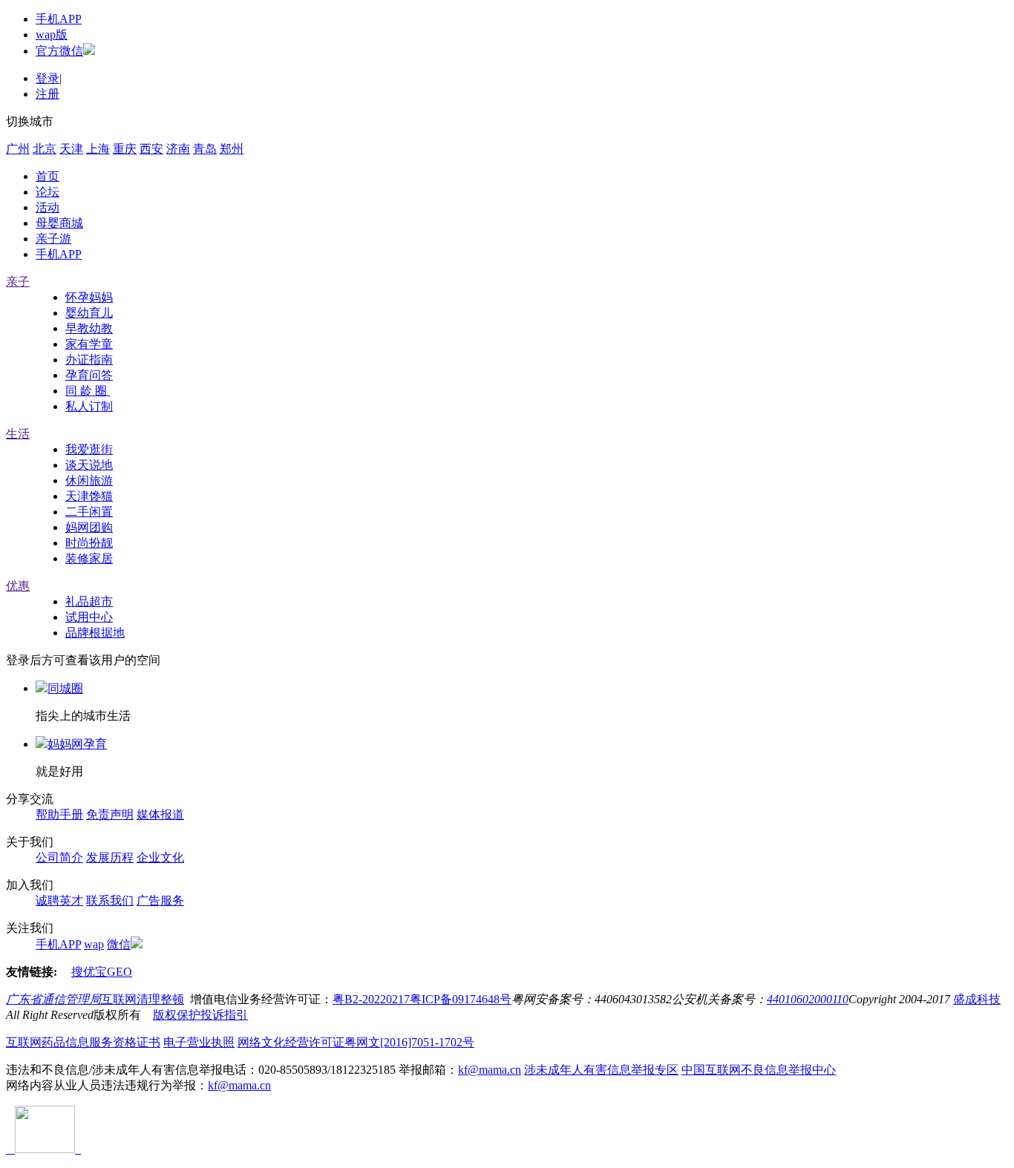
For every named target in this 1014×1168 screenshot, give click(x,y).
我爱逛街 (89, 449)
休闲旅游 (89, 480)
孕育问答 (89, 375)
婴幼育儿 (89, 312)
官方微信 (59, 51)
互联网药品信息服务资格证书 (83, 1042)
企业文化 (160, 857)
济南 (178, 148)
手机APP (59, 19)
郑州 (231, 148)
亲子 (18, 281)
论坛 (47, 192)
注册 (47, 94)
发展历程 (110, 857)
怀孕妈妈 (89, 297)
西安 (151, 148)
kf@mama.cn (489, 1069)
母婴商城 (59, 223)
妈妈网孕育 (77, 744)
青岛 (205, 148)
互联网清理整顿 (142, 999)
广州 (18, 148)
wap (94, 944)
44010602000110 (807, 999)
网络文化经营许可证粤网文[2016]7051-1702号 (356, 1042)
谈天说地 (89, 465)
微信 (119, 944)
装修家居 (89, 558)
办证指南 (89, 359)
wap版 (52, 34)
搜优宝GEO (101, 971)
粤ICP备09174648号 (460, 999)
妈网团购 (89, 527)
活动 (47, 207)
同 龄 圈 (87, 390)
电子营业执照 (199, 1042)
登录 (47, 78)
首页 (47, 176)
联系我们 (110, 900)
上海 (98, 148)
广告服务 (160, 900)
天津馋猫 (89, 496)
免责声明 (110, 814)
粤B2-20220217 (371, 999)
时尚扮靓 (89, 543)
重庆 (125, 148)
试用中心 (89, 617)
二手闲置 (89, 511)
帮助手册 (59, 814)
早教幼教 (89, 328)
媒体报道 (160, 814)
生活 (18, 433)
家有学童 (89, 344)
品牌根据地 (95, 632)
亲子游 (53, 238)
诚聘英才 (59, 900)
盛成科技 (977, 999)
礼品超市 (89, 601)
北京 (44, 148)
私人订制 (89, 406)
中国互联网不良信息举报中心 (758, 1069)
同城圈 (65, 688)
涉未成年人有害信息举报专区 (601, 1069)
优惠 (18, 586)
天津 (71, 148)
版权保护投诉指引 (200, 1014)
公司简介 (59, 857)
